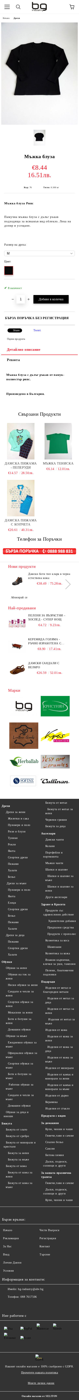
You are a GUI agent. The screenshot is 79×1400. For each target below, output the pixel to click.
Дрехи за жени (16, 812)
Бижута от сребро (17, 1136)
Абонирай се (19, 597)
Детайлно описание (24, 349)
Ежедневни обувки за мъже (21, 1044)
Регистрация (48, 1238)
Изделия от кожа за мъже (59, 1059)
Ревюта (13, 360)
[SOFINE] (23, 782)
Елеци (12, 902)
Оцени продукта (16, 339)
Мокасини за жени (20, 1012)
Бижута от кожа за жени (19, 1174)
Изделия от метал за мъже (60, 1021)
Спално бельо (54, 1142)
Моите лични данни (41, 1383)
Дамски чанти (54, 839)
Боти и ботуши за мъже (18, 1076)
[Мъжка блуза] (39, 123)
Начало (6, 18)
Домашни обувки (19, 1029)
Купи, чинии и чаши (59, 1129)
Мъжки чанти (54, 863)
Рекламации (11, 1238)
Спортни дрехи (18, 857)
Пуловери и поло (19, 825)
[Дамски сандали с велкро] (17, 670)
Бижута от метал (56, 802)
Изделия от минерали (59, 1068)
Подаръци (48, 981)
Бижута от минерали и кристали (20, 1144)
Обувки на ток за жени (18, 976)
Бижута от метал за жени (59, 811)
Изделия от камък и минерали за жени (59, 1076)
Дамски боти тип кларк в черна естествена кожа (49, 576)
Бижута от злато (16, 1129)
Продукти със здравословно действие (58, 912)
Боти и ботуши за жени (18, 1021)
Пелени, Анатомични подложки (58, 972)
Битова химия (54, 1155)
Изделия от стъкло (57, 1108)
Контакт (45, 1246)
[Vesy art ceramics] (55, 762)
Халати (12, 870)
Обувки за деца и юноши (16, 1114)
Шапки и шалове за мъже (59, 878)
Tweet (37, 330)
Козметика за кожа (57, 953)
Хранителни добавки (61, 921)
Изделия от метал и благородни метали (57, 989)
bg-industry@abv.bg (30, 1289)
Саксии (50, 1148)
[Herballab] (23, 762)
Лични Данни (12, 1262)
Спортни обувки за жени (19, 1004)
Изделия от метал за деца (59, 1000)
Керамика (51, 1102)
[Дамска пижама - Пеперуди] (20, 441)
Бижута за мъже (18, 1159)
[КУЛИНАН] (55, 782)
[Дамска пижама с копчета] (20, 498)
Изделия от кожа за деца (59, 1049)
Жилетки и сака (18, 818)
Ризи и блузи (17, 831)
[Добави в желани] (69, 285)
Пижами (13, 863)
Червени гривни (56, 819)
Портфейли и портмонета (53, 854)
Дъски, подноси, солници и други (55, 1163)
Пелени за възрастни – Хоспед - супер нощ (46, 617)
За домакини (50, 1123)
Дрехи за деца (15, 935)
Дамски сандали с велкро (43, 665)
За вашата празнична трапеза (56, 1174)
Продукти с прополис (61, 933)
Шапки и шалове (56, 869)
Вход (6, 1254)
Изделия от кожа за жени (59, 1038)
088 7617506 (28, 1296)
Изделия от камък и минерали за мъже (59, 1087)
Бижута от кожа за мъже (19, 1185)
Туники (13, 838)
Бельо (11, 876)
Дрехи (17, 18)
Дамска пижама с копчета (21, 522)
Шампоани (54, 946)
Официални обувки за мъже (21, 1055)
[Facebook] (7, 1305)
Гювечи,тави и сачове (59, 1135)
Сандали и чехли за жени (20, 993)
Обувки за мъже (16, 1036)
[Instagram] (16, 1305)
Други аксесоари (56, 897)
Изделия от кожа (56, 1029)
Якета (11, 850)
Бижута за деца (55, 826)
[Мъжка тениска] (58, 441)
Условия (8, 1270)
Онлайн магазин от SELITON (39, 1396)
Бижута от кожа (16, 1166)
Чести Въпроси (49, 1230)
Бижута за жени (18, 1153)
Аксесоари (48, 833)
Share (16, 330)
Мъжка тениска (58, 463)
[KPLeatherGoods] (23, 736)
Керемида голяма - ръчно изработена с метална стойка (44, 642)
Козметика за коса (57, 940)
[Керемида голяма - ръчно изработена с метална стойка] (17, 646)
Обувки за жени (16, 968)
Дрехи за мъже (16, 883)
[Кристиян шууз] (55, 707)
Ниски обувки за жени (23, 985)
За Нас (7, 1246)
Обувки (7, 961)
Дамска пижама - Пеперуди (21, 465)
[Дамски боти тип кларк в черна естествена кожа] (17, 581)
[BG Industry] (23, 706)
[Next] (66, 584)
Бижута (7, 1123)
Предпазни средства (60, 927)
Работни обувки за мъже (19, 1086)
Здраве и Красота (53, 904)
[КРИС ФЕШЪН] (55, 736)
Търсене (45, 1254)
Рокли (12, 844)
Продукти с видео (53, 1115)
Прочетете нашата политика (39, 1372)
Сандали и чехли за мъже (20, 1097)
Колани (50, 846)
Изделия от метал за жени (59, 1010)
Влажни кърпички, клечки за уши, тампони (59, 961)
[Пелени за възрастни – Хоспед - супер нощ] (17, 623)
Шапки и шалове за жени (59, 888)
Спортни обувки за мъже (19, 1065)
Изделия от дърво (57, 1095)
